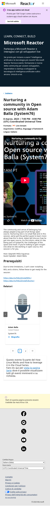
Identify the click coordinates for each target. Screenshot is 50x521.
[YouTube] (23, 441)
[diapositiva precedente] (5, 314)
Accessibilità (10, 497)
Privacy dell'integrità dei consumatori (21, 494)
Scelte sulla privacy (18, 492)
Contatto (9, 477)
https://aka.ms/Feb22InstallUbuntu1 (18, 280)
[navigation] (13, 351)
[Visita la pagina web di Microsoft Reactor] (27, 3)
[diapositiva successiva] (40, 314)
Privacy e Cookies (12, 483)
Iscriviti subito (13, 21)
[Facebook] (23, 415)
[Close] (47, 10)
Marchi (8, 480)
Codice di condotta (13, 489)
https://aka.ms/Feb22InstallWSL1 (17, 278)
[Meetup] (23, 424)
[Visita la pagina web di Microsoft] (9, 3)
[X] (23, 433)
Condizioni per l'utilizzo (15, 486)
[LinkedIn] (23, 450)
